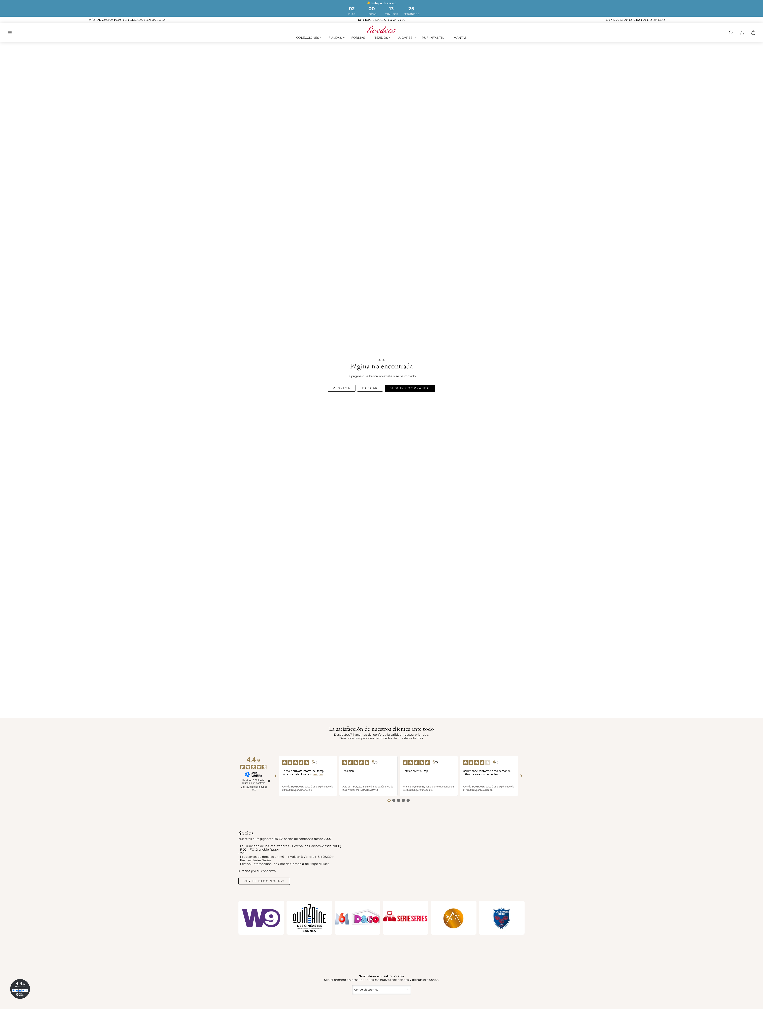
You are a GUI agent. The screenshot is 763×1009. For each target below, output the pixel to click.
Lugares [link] (404, 38)
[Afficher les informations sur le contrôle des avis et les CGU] (269, 781)
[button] (10, 32)
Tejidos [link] (381, 38)
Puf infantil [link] (433, 38)
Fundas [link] (335, 38)
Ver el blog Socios (264, 881)
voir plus (318, 774)
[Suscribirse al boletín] (407, 989)
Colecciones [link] (307, 38)
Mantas (460, 38)
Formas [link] (358, 38)
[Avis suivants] (521, 776)
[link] (742, 32)
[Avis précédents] (275, 776)
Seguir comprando (410, 388)
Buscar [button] (370, 388)
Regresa (341, 388)
